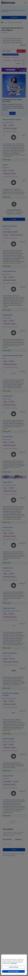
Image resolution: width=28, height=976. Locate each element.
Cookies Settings (13, 967)
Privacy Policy (13, 963)
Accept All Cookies (13, 971)
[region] (14, 964)
